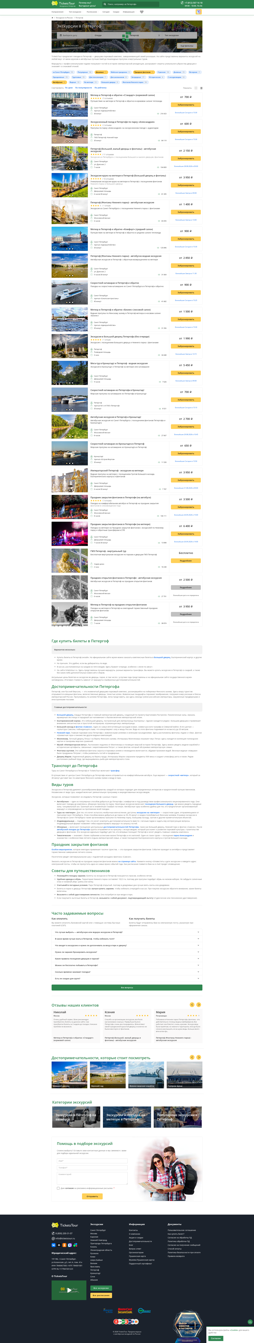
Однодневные (58, 77)
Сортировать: (58, 88)
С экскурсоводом (174, 77)
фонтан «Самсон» (84, 726)
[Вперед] (198, 1004)
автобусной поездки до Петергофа (73, 829)
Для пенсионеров (96, 77)
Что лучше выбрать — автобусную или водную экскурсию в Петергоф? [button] (89, 932)
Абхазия (94, 1280)
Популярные (83, 72)
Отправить (92, 1196)
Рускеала (94, 1253)
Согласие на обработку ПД (180, 1237)
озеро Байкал (96, 1260)
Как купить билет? (176, 1234)
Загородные (136, 77)
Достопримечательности (140, 1241)
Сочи (92, 1276)
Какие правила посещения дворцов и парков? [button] (77, 958)
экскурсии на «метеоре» (148, 812)
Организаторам (136, 1252)
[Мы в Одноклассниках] (64, 1245)
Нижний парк (63, 732)
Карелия (94, 1237)
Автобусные (57, 82)
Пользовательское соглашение (182, 1230)
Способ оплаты (175, 1248)
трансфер (114, 770)
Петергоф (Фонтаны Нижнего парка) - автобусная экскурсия (173, 1039)
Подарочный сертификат (140, 1263)
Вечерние (193, 72)
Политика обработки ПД (179, 1241)
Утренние (161, 72)
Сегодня (106, 12)
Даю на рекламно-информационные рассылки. (88, 1188)
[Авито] (75, 1245)
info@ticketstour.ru (63, 1238)
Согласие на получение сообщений (184, 1245)
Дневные (177, 72)
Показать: (187, 88)
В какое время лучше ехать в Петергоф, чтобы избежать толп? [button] (84, 939)
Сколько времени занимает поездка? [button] (72, 972)
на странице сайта (127, 861)
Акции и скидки (136, 1237)
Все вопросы (127, 987)
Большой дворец (162, 657)
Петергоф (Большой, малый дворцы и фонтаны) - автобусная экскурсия (123, 1039)
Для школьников (117, 77)
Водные (73, 82)
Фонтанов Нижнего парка (133, 82)
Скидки (116, 12)
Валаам (93, 1263)
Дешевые (100, 72)
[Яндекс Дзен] (59, 1245)
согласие (69, 1188)
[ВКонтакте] (54, 1245)
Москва (93, 1233)
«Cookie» (234, 1330)
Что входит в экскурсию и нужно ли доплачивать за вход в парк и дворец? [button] (91, 945)
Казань (93, 1246)
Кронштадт (95, 1273)
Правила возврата (176, 1256)
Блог (131, 1245)
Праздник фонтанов (142, 72)
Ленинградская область (101, 1250)
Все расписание (101, 1295)
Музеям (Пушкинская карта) (141, 1260)
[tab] (127, 932)
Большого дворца (108, 82)
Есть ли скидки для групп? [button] (67, 978)
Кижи (92, 1256)
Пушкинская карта (137, 1256)
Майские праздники (119, 72)
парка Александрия (183, 835)
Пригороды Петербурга (101, 1243)
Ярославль (95, 1266)
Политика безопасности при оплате (184, 1252)
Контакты (133, 1230)
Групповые (76, 77)
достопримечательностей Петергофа (121, 827)
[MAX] (70, 1245)
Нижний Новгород (98, 1240)
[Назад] (192, 1004)
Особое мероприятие (62, 849)
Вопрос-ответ (135, 1248)
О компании (134, 1234)
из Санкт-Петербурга (61, 72)
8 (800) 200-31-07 (63, 1233)
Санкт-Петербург (98, 1230)
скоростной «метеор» (178, 775)
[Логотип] (63, 3)
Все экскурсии (101, 1288)
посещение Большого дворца (159, 804)
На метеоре (88, 82)
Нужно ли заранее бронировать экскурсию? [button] (76, 952)
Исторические (155, 77)
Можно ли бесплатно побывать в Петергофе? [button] (76, 965)
